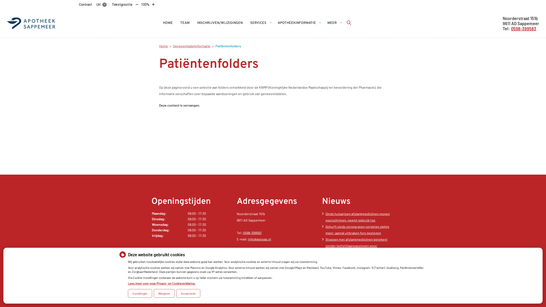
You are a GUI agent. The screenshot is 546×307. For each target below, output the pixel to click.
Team (185, 23)
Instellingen (140, 293)
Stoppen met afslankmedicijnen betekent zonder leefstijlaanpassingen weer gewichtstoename (356, 245)
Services (258, 23)
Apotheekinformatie (297, 23)
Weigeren (164, 293)
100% (145, 5)
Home (168, 23)
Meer (332, 23)
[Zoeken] (349, 22)
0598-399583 (252, 233)
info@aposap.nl (259, 239)
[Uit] (106, 4)
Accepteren (188, 293)
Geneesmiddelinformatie (191, 46)
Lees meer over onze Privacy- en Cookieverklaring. (162, 283)
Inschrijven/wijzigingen (220, 23)
